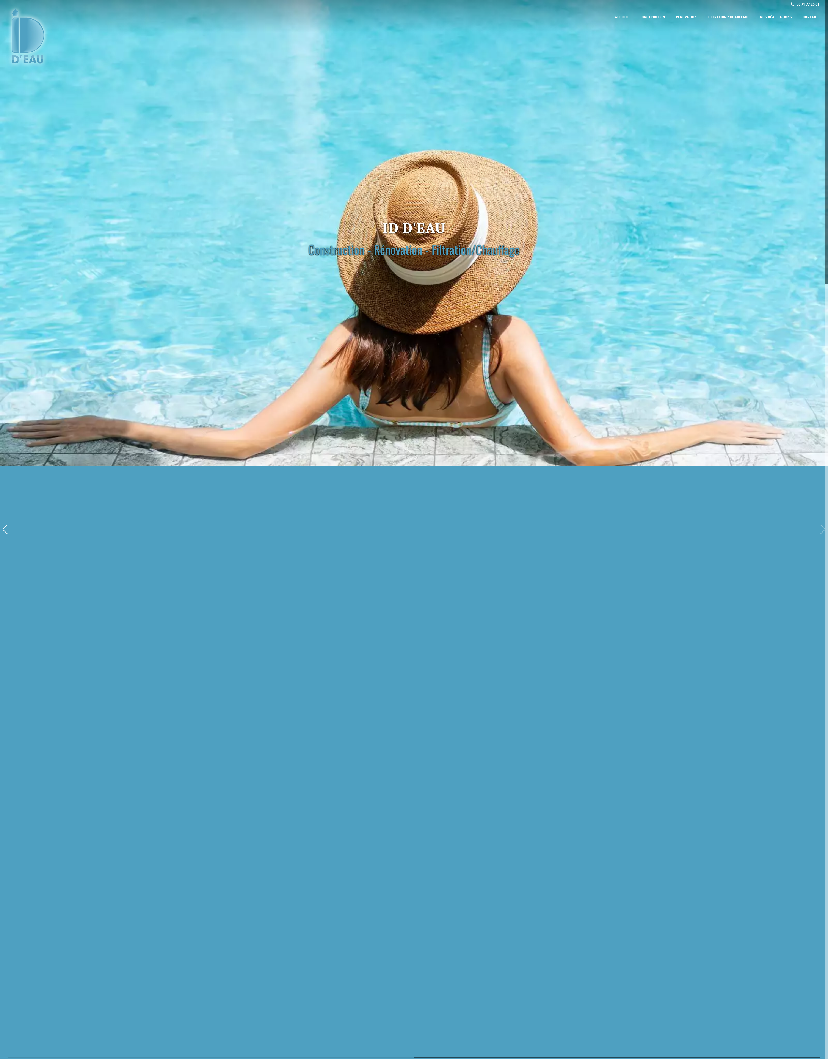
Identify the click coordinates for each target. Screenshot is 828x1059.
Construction (652, 17)
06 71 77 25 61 (807, 4)
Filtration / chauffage (728, 17)
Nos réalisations (776, 17)
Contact (810, 17)
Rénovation (686, 17)
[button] (823, 529)
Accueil (622, 17)
